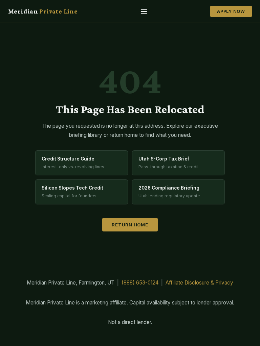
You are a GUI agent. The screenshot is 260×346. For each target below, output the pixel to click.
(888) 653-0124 (140, 282)
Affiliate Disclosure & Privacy (199, 282)
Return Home (130, 224)
